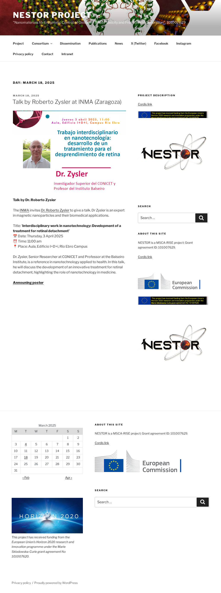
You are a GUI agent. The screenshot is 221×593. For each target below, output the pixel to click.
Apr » (68, 477)
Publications (98, 43)
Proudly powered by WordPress (56, 583)
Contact (47, 54)
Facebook (161, 43)
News (119, 43)
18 (26, 457)
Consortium (40, 43)
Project (18, 43)
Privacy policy (23, 54)
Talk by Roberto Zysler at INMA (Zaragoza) (67, 101)
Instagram (183, 43)
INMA (24, 210)
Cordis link (145, 104)
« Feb (25, 477)
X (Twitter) (138, 43)
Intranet (67, 54)
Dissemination (70, 43)
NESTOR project (52, 15)
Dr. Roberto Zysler (55, 210)
